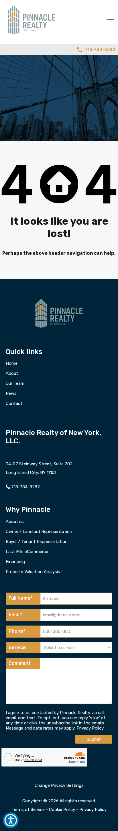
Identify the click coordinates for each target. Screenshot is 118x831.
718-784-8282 (100, 50)
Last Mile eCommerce (27, 552)
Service (17, 647)
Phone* (17, 631)
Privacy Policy (90, 728)
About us (15, 522)
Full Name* (20, 598)
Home (11, 363)
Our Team (15, 383)
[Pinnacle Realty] (31, 34)
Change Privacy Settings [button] (59, 785)
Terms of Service (28, 809)
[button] (11, 820)
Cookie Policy (62, 809)
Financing (15, 562)
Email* (16, 614)
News (11, 393)
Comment (20, 663)
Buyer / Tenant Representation (37, 542)
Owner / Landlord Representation (39, 532)
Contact (14, 403)
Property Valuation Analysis (33, 572)
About (12, 373)
